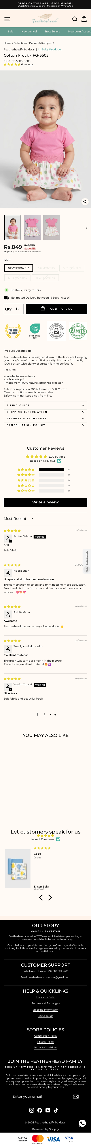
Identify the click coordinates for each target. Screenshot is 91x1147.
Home (7, 43)
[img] (12, 530)
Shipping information (27, 412)
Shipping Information (45, 1009)
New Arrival (29, 31)
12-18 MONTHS (17, 277)
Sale (10, 31)
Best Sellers (52, 31)
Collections (20, 43)
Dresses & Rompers (40, 43)
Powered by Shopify (45, 1129)
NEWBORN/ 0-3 (18, 268)
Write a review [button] (45, 502)
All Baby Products (50, 49)
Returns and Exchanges (46, 1003)
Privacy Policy (45, 1041)
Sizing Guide (18, 405)
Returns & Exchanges (27, 418)
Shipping (9, 251)
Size (7, 260)
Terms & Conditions (45, 1047)
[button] (12, 64)
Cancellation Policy (26, 425)
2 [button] (44, 714)
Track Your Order (45, 997)
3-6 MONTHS (46, 268)
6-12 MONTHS (72, 268)
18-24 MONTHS (45, 277)
